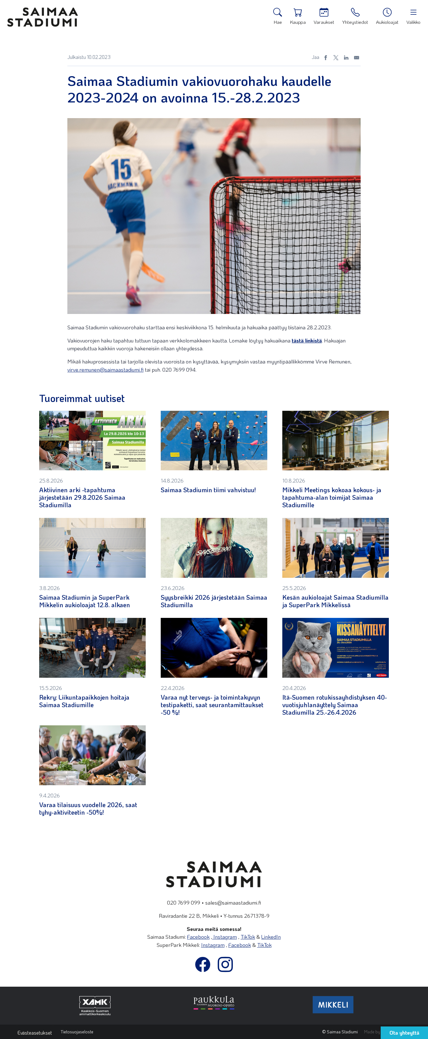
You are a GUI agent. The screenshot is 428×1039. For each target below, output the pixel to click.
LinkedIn (271, 936)
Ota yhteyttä (404, 1032)
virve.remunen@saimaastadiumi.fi (105, 369)
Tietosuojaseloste (77, 1031)
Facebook (198, 936)
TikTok (248, 936)
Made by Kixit (376, 1031)
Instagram (224, 936)
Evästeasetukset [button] (35, 1032)
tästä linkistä (307, 340)
